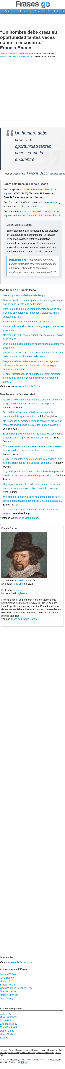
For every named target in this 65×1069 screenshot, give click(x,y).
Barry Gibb (5, 1020)
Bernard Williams (9, 974)
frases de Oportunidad (26, 518)
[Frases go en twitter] (26, 1062)
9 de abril (19, 583)
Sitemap (3, 1062)
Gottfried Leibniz (9, 991)
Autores (38, 11)
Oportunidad (24, 53)
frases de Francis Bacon (28, 386)
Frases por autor (39, 1050)
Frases (7, 11)
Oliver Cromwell (8, 1017)
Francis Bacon (25, 56)
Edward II (5, 1037)
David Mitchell (7, 1034)
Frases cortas (58, 173)
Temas (23, 11)
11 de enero (21, 580)
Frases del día (53, 11)
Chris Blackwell (8, 1027)
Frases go (15, 1059)
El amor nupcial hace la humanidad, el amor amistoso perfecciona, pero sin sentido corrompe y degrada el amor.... (31, 378)
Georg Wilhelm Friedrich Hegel (16, 988)
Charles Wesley (8, 1024)
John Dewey (6, 998)
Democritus (6, 981)
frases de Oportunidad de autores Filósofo (38, 215)
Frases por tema (23, 1050)
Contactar (55, 1059)
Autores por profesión (9, 1052)
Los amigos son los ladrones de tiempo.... (25, 295)
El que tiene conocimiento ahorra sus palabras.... (29, 321)
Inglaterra (8, 193)
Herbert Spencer (9, 995)
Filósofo (17, 590)
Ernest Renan (7, 984)
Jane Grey (5, 1013)
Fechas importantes (45, 1052)
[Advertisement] (32, 22)
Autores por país (27, 1052)
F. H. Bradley (7, 977)
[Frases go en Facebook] (22, 1062)
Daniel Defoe (7, 1030)
